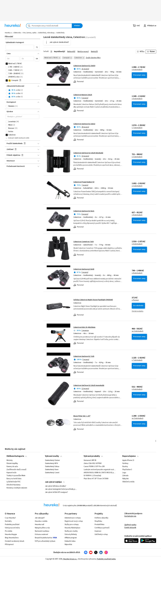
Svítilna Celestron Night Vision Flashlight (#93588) (93, 300)
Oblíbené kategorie (15, 456)
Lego (124, 472)
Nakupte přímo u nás (42, 528)
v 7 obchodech (137, 128)
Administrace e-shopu (73, 518)
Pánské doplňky (12, 463)
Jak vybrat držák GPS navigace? (56, 492)
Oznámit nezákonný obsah (14, 541)
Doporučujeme (129, 456)
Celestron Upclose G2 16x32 (84, 124)
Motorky (9, 460)
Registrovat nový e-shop (74, 521)
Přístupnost (9, 544)
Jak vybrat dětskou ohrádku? (55, 486)
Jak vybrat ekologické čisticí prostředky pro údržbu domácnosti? (61, 489)
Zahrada (125, 475)
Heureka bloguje (11, 534)
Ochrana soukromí (41, 534)
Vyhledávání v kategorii (15, 42)
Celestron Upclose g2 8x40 (83, 269)
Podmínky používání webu (106, 559)
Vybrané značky (52, 456)
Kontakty (8, 521)
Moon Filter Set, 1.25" (82, 416)
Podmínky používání (12, 524)
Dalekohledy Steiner (52, 460)
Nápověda (68, 544)
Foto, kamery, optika (29, 33)
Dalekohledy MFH (51, 463)
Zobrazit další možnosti (16, 138)
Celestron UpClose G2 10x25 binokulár (88, 153)
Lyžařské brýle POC (13, 482)
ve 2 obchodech (137, 331)
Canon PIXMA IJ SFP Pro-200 (94, 466)
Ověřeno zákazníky (101, 518)
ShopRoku (98, 521)
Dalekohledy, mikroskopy (46, 33)
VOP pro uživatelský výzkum (45, 541)
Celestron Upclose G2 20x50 (84, 66)
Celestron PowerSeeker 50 (83, 182)
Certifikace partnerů (102, 528)
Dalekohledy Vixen (51, 469)
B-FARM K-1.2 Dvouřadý (92, 475)
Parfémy (125, 463)
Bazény (125, 466)
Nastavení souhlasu (42, 531)
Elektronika (17, 33)
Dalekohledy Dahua (52, 466)
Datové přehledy (71, 534)
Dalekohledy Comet (52, 472)
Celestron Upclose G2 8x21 (83, 211)
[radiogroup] (22, 93)
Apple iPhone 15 (128, 460)
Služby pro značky (71, 531)
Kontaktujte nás (130, 516)
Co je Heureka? (10, 518)
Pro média (8, 531)
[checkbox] (7, 64)
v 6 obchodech (137, 70)
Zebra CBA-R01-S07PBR (92, 463)
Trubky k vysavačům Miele (15, 475)
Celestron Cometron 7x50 (83, 241)
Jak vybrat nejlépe (53, 482)
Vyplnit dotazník (130, 527)
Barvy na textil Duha (13, 479)
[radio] (7, 90)
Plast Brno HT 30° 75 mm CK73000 (96, 479)
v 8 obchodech (137, 215)
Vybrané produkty (92, 456)
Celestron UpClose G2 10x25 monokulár (88, 385)
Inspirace (98, 531)
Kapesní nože (11, 472)
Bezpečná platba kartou (43, 537)
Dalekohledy (60, 33)
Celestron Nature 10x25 (82, 95)
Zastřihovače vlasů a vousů (16, 469)
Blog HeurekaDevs (12, 537)
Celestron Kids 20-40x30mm (84, 327)
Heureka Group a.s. (70, 559)
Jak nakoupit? (40, 518)
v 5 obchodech (137, 157)
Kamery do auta (12, 466)
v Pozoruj (135, 300)
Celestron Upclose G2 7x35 (83, 356)
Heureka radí (39, 524)
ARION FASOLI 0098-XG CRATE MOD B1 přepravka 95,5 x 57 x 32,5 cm (100, 472)
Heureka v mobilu (41, 521)
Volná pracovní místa (12, 528)
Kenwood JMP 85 (90, 460)
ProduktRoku (99, 524)
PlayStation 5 (127, 469)
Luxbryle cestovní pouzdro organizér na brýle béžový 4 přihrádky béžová (100, 469)
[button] (20, 47)
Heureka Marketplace (72, 528)
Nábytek (125, 479)
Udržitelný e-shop (101, 534)
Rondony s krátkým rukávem (16, 488)
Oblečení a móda (128, 482)
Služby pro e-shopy (72, 524)
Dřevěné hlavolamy (13, 485)
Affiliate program (71, 537)
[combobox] (49, 25)
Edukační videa (70, 541)
